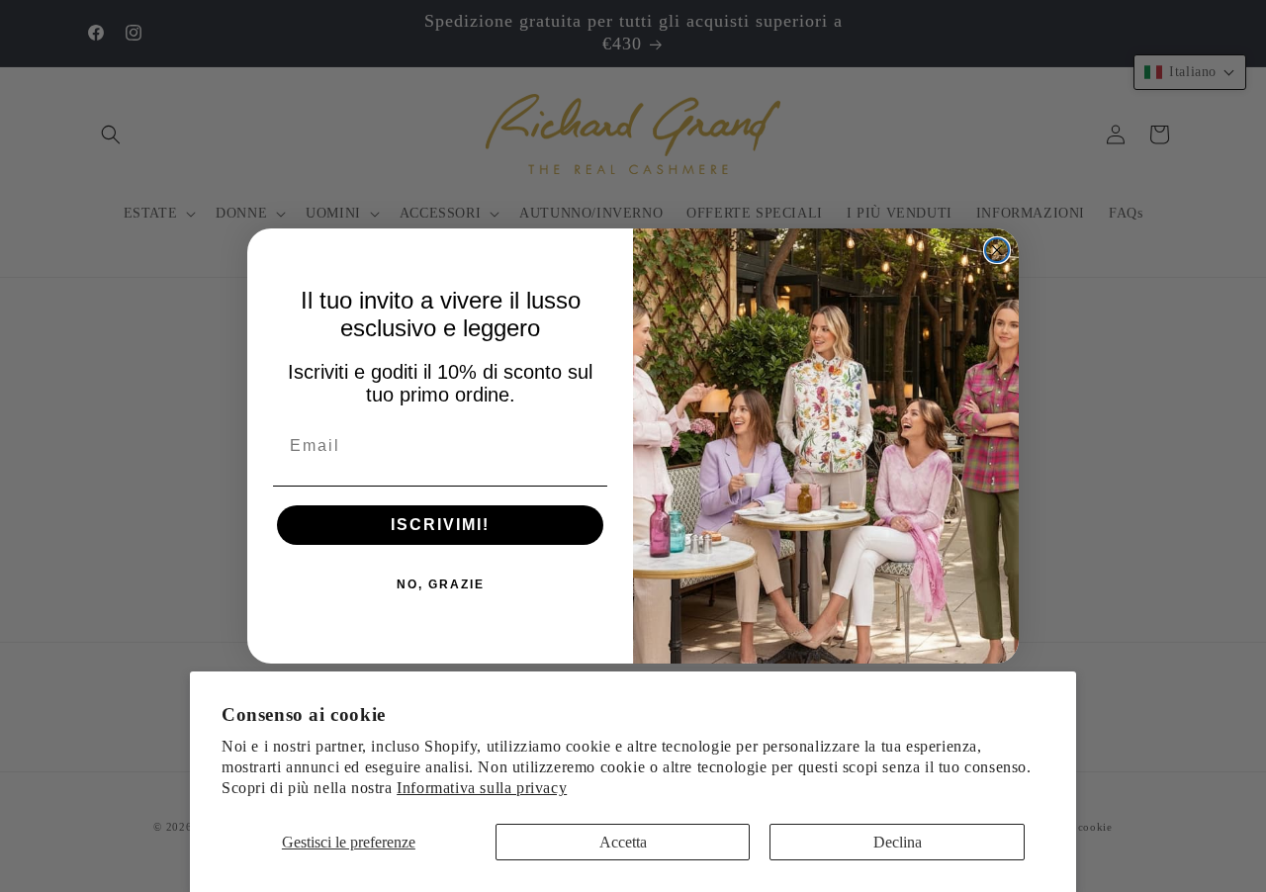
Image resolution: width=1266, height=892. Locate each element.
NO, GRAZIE (441, 584)
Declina (897, 842)
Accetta (623, 842)
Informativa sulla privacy (482, 787)
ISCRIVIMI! (440, 524)
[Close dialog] (997, 250)
